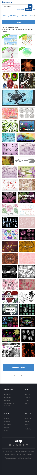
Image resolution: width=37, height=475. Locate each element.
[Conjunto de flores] (11, 335)
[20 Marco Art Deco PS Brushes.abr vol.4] (10, 246)
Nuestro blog (27, 425)
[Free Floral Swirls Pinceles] (27, 297)
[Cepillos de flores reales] (27, 258)
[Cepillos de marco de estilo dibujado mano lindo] (27, 210)
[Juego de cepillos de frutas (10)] (10, 149)
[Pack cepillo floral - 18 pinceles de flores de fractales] (27, 126)
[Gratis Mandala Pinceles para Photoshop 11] (10, 258)
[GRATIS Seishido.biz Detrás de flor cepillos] (10, 113)
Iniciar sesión (20, 9)
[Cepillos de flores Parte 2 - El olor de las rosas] (8, 137)
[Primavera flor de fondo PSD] (27, 52)
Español (7, 421)
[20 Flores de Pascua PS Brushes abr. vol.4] (26, 172)
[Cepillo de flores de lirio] (9, 197)
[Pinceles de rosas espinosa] (10, 297)
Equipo (27, 421)
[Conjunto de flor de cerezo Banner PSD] (10, 40)
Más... (6, 430)
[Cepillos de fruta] (8, 160)
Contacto (28, 429)
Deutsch (7, 427)
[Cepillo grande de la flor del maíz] (28, 65)
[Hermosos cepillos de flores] (11, 350)
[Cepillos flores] (28, 335)
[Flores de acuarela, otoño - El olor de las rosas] (10, 210)
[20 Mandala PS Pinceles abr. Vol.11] (27, 234)
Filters (19, 22)
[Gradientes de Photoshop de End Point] (27, 284)
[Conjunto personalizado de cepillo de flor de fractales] (18, 98)
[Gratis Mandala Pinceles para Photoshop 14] (27, 246)
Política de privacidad (24, 458)
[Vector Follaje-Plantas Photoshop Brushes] (10, 126)
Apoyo (27, 400)
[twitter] (13, 445)
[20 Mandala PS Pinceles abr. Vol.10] (10, 321)
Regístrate (28, 9)
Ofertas (27, 394)
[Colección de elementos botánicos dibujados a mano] (27, 222)
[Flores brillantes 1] (9, 271)
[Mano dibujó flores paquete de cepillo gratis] (26, 271)
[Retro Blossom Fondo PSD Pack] (27, 40)
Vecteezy (7, 397)
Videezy (7, 400)
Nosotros (28, 418)
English (6, 418)
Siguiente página (18, 367)
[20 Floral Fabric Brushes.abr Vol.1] (27, 185)
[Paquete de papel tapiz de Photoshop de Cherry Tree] (10, 52)
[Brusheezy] (7, 2)
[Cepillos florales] (10, 185)
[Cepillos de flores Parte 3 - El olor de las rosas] (10, 284)
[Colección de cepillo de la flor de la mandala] (27, 113)
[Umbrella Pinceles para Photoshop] (10, 309)
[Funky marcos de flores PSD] (10, 81)
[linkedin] (27, 445)
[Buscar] (30, 6)
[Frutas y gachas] (25, 137)
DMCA (27, 403)
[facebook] (10, 445)
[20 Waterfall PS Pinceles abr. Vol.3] (10, 222)
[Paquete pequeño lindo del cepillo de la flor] (27, 81)
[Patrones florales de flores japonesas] (11, 65)
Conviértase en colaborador (9, 404)
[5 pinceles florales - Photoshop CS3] (28, 350)
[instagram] (20, 445)
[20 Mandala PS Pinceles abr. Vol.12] (27, 309)
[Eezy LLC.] (18, 441)
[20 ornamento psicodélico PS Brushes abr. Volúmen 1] (27, 321)
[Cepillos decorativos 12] (9, 172)
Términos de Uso (10, 458)
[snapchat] (23, 445)
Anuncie (27, 397)
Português (7, 424)
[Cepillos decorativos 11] (27, 149)
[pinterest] (17, 445)
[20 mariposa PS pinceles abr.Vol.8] (10, 234)
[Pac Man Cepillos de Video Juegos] (25, 160)
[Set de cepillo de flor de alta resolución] (26, 197)
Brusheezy (7, 394)
